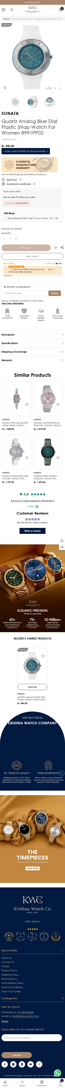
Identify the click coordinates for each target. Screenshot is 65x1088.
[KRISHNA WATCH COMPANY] (32, 839)
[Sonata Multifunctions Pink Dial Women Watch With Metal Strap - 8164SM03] (48, 399)
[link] (55, 247)
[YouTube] (30, 1064)
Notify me (32, 687)
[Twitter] (39, 1064)
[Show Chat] (58, 1073)
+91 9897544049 (25, 1012)
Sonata (6, 419)
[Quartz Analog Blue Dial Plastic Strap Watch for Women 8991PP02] (32, 666)
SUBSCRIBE (17, 1055)
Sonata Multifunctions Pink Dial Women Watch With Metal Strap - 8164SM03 (47, 424)
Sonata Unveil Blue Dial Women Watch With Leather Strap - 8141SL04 (15, 477)
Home (6, 19)
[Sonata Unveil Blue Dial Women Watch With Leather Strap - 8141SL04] (16, 452)
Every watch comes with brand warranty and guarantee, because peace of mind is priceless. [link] (48, 780)
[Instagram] (13, 1064)
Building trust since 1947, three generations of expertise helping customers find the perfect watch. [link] (16, 780)
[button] (55, 88)
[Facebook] (5, 1064)
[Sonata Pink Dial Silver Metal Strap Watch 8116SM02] (16, 399)
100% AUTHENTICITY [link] (48, 773)
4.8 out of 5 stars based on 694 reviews (32, 500)
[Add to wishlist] (27, 405)
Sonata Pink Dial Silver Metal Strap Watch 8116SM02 (15, 424)
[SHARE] (61, 247)
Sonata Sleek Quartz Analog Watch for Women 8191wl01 (45, 477)
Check (54, 293)
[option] (32, 57)
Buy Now (32, 256)
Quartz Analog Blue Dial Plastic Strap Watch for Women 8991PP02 (31, 698)
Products (17, 19)
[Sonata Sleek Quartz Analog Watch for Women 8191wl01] (48, 452)
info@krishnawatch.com (25, 1016)
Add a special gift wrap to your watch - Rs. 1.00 (32, 218)
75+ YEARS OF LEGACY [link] (16, 773)
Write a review (32, 530)
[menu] (3, 10)
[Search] (12, 10)
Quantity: (6, 233)
